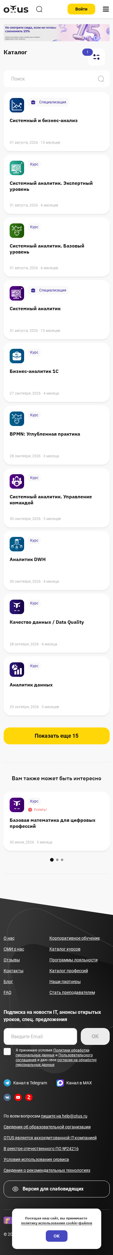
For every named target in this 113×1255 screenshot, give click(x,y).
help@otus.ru (64, 1116)
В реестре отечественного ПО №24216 (41, 1148)
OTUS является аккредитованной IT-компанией (50, 1137)
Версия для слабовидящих (53, 1189)
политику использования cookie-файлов (56, 1223)
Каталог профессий (68, 970)
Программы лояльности (73, 959)
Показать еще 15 (56, 736)
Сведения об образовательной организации (47, 1126)
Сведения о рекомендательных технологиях (47, 1170)
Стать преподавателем (72, 992)
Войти (81, 9)
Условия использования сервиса (36, 1159)
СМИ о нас (14, 949)
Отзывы (12, 959)
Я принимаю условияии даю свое (56, 1057)
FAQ (7, 992)
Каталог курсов (64, 949)
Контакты (14, 970)
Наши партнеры (65, 981)
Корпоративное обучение (74, 938)
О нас (9, 938)
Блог (8, 981)
